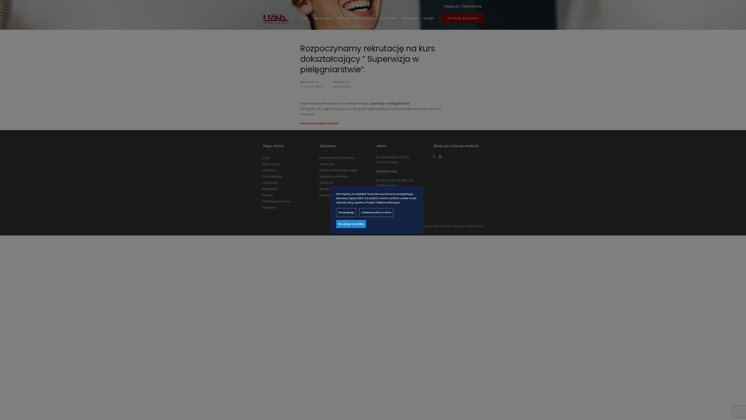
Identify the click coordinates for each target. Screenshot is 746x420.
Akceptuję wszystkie (351, 224)
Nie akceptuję (346, 212)
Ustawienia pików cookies (376, 212)
